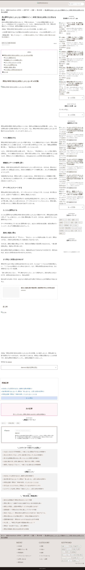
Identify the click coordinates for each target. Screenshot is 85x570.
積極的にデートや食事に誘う (13, 60)
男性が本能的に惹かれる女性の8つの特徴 (16, 529)
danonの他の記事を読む (29, 367)
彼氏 (72, 222)
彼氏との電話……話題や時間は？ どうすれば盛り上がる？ (21, 506)
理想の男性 (11, 423)
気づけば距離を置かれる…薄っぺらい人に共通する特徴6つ (21, 458)
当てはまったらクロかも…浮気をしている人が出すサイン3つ (22, 485)
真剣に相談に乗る (10, 67)
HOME (20, 546)
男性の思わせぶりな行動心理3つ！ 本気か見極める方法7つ (21, 516)
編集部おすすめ (72, 140)
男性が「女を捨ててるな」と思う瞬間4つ (16, 526)
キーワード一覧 (80, 563)
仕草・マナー (78, 230)
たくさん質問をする (11, 65)
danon (10, 362)
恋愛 (68, 64)
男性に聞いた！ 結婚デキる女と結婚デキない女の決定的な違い (23, 503)
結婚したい (62, 233)
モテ (77, 219)
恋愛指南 (66, 225)
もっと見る (29, 398)
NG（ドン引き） (74, 225)
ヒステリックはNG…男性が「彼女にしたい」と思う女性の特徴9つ (24, 489)
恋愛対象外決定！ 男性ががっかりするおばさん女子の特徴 (21, 519)
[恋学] (42, 2)
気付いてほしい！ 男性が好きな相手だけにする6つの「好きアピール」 (25, 513)
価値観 (61, 222)
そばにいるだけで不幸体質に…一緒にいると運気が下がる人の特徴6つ (25, 452)
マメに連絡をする (10, 58)
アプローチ (66, 222)
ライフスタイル (45, 556)
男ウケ (61, 225)
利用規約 (20, 552)
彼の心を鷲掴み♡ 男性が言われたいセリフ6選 (18, 500)
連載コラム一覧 (22, 549)
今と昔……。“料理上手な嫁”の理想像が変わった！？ (19, 522)
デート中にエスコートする (13, 62)
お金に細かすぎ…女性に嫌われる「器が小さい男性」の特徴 (22, 461)
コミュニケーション (76, 228)
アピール (67, 230)
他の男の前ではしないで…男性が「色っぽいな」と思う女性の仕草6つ (23, 391)
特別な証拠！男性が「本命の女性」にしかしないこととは (19, 394)
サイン (4, 423)
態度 (73, 219)
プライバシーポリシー (24, 556)
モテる (68, 33)
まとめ (6, 72)
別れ (72, 230)
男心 (18, 423)
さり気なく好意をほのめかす (13, 70)
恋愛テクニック (63, 219)
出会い (43, 549)
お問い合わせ (22, 559)
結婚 (42, 552)
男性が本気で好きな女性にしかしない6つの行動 (18, 55)
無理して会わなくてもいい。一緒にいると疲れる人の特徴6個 (22, 464)
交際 (76, 222)
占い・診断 (44, 559)
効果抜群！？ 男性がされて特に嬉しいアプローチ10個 (20, 509)
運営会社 (20, 562)
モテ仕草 (62, 228)
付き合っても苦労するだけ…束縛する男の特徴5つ (17, 388)
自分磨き (62, 230)
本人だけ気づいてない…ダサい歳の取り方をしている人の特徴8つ (23, 455)
